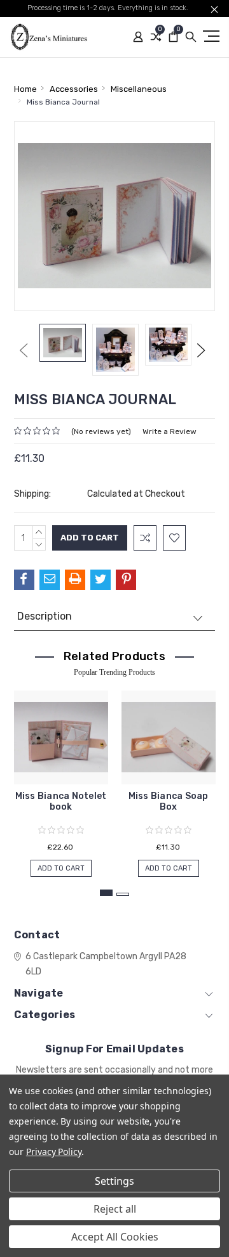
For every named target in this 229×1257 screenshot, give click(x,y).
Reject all (115, 1209)
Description (44, 616)
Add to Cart (61, 868)
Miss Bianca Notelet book (61, 801)
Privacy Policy (53, 1151)
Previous (23, 350)
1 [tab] (106, 893)
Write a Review (169, 431)
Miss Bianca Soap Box (168, 801)
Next (201, 350)
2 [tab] (122, 894)
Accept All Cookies (114, 1237)
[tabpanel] (60, 777)
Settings (114, 1181)
